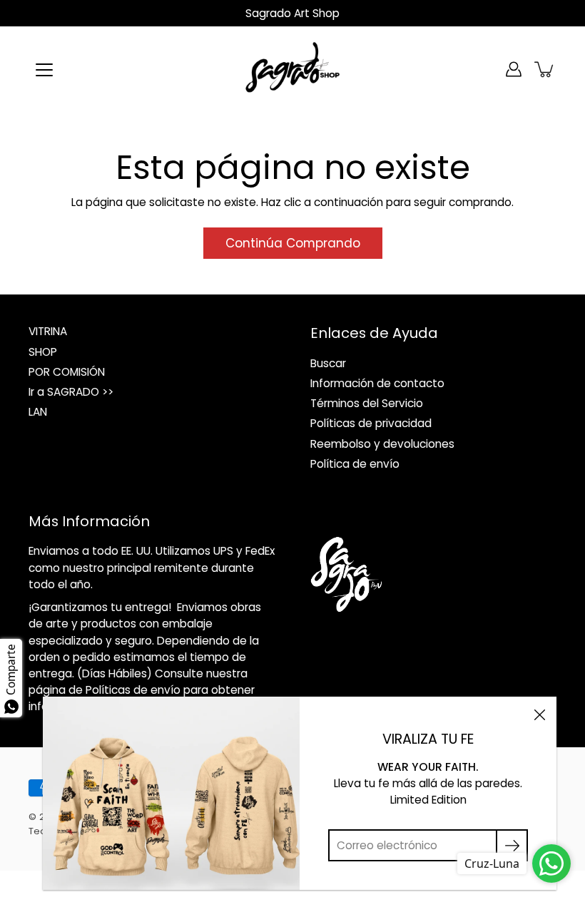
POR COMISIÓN (67, 371)
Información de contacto (377, 383)
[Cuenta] (513, 69)
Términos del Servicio (366, 403)
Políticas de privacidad (371, 423)
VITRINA (48, 331)
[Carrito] (545, 69)
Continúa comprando (292, 243)
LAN (38, 411)
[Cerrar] (539, 714)
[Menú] (44, 70)
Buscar (328, 363)
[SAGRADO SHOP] (292, 69)
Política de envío (355, 463)
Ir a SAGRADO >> (71, 391)
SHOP (43, 351)
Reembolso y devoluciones (382, 443)
